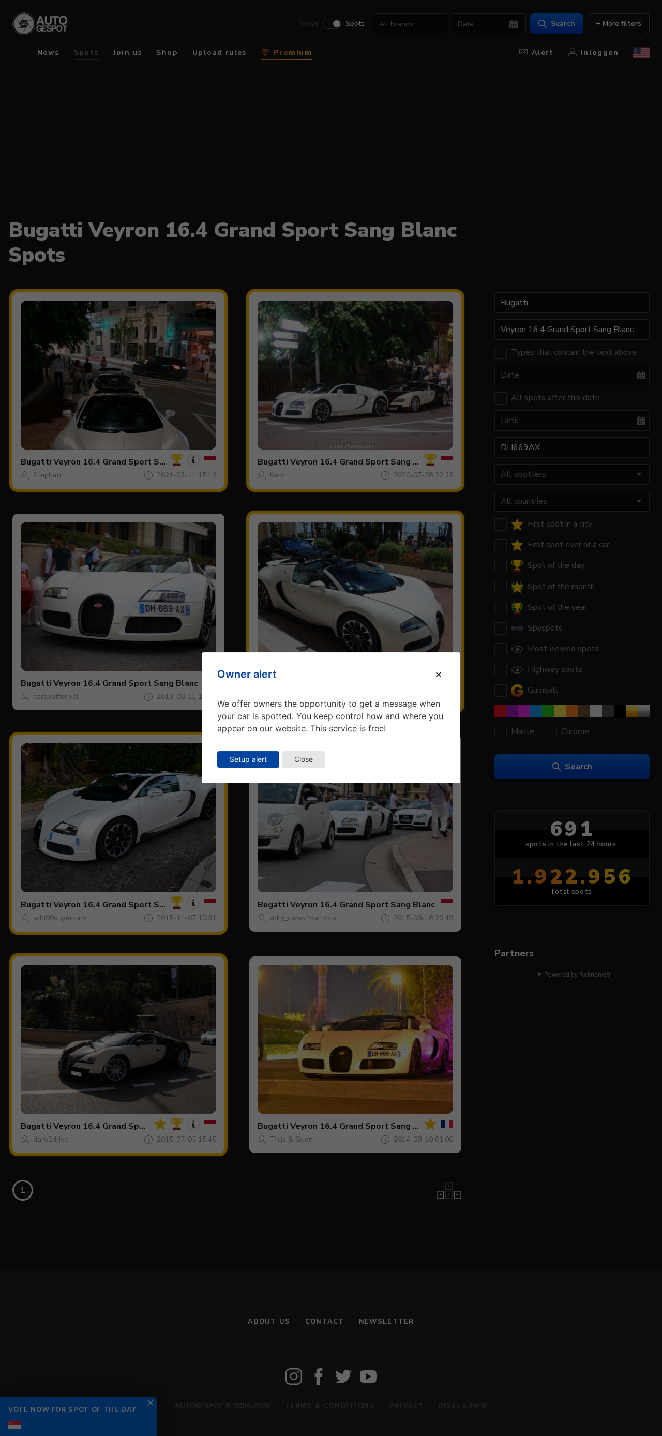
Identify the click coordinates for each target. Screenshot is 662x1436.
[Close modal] (438, 674)
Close (303, 759)
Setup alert (248, 759)
